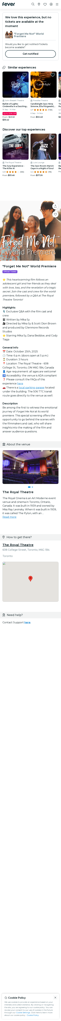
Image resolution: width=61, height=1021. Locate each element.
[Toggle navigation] (57, 4)
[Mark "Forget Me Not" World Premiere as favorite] (55, 214)
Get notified (30, 53)
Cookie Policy (33, 1015)
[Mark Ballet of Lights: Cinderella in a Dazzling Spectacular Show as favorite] (25, 75)
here (20, 383)
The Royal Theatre (18, 545)
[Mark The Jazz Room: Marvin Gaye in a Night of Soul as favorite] (53, 137)
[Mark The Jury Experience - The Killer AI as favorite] (25, 137)
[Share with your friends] (55, 206)
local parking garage (31, 387)
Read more (9, 517)
